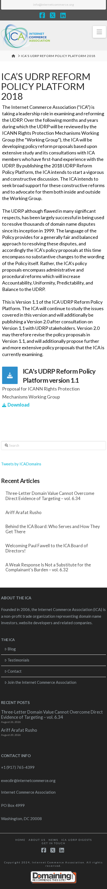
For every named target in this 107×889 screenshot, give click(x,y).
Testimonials (18, 660)
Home (20, 839)
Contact (15, 671)
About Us (37, 839)
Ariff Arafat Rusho (23, 512)
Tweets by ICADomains (21, 463)
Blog (12, 648)
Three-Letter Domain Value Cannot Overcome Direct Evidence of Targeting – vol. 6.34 (49, 496)
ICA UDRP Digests (76, 839)
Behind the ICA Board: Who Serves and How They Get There (52, 529)
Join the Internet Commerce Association (42, 682)
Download (19, 405)
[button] (99, 32)
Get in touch (53, 843)
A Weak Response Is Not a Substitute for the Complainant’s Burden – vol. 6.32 (48, 568)
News (53, 839)
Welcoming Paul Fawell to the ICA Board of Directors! (46, 548)
